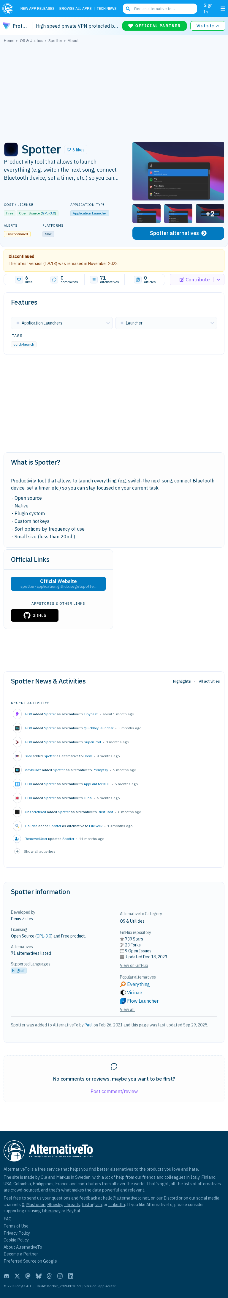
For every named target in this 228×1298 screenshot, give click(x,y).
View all (127, 1009)
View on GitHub (134, 965)
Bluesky (54, 1204)
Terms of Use (16, 1226)
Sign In (208, 8)
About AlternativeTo (23, 1247)
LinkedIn (116, 1204)
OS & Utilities (132, 921)
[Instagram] (60, 1276)
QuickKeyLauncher (98, 728)
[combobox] (160, 9)
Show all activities (40, 851)
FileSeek (95, 826)
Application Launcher (90, 213)
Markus (63, 1177)
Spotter (50, 714)
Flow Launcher (143, 1001)
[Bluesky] (39, 1276)
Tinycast (91, 714)
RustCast (105, 812)
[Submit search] (128, 9)
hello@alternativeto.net (126, 1198)
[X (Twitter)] (17, 1276)
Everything (138, 984)
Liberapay (51, 1211)
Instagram (92, 1204)
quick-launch (23, 344)
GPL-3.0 (48, 213)
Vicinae (134, 993)
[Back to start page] (9, 8)
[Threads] (49, 1276)
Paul (89, 1025)
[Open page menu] (223, 8)
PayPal (73, 1211)
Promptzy (100, 770)
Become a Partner (21, 1254)
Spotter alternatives (174, 233)
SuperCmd (92, 742)
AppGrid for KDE (97, 784)
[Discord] (7, 1276)
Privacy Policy (17, 1233)
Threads (72, 1204)
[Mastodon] (28, 1276)
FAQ (8, 1219)
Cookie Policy (16, 1240)
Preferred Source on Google (30, 1261)
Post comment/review (114, 1091)
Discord (171, 1198)
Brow (87, 756)
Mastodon (35, 1204)
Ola (44, 1177)
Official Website (58, 583)
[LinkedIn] (71, 1276)
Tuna (88, 798)
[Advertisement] (114, 90)
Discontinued (21, 256)
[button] (75, 149)
